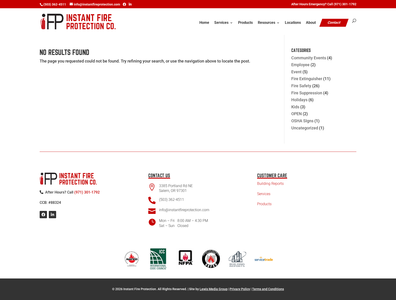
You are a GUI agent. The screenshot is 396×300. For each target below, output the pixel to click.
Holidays (299, 99)
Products (245, 23)
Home (204, 23)
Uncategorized (304, 127)
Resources (266, 23)
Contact (334, 22)
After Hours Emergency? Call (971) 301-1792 (323, 4)
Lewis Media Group (214, 289)
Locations (293, 23)
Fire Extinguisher (306, 78)
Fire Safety (301, 85)
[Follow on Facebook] (43, 214)
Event (296, 71)
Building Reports (270, 183)
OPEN (296, 113)
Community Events (308, 57)
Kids (295, 106)
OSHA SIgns (302, 120)
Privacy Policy (240, 289)
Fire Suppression (306, 92)
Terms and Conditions (268, 289)
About (311, 23)
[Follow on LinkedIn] (52, 214)
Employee (300, 64)
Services (221, 23)
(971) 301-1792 (87, 192)
